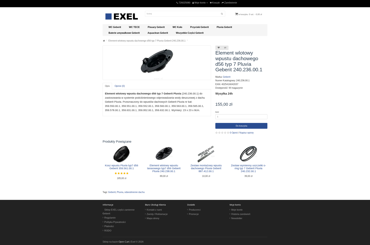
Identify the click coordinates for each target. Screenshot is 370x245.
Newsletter (236, 218)
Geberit (226, 77)
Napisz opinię (246, 132)
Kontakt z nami (154, 210)
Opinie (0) (120, 86)
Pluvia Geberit (224, 27)
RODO (107, 230)
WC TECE (134, 27)
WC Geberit (115, 27)
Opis (107, 86)
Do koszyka (241, 126)
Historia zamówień (240, 214)
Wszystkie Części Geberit (190, 33)
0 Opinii (234, 132)
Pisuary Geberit (156, 27)
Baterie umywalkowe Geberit (124, 33)
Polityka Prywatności (115, 222)
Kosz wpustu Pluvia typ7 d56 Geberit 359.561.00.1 (121, 167)
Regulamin (110, 218)
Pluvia (120, 192)
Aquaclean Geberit (158, 33)
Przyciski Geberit (199, 27)
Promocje (194, 214)
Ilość (217, 112)
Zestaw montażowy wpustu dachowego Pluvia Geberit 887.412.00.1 (206, 168)
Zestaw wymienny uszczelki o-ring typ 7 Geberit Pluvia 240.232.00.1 (248, 168)
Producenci (195, 210)
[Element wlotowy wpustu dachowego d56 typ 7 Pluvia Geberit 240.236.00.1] (157, 63)
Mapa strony (153, 218)
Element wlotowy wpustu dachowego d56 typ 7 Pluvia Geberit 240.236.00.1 (147, 40)
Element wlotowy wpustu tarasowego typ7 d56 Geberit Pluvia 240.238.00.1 (164, 168)
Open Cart (124, 242)
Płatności (109, 226)
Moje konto (237, 210)
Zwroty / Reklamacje (157, 214)
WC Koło (177, 27)
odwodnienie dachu (134, 192)
